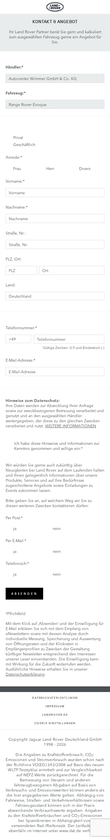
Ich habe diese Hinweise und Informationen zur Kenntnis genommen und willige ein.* (56, 446)
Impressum (54, 706)
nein (57, 528)
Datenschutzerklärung (25, 674)
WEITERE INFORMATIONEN (70, 425)
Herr (50, 168)
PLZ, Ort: (13, 259)
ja (14, 528)
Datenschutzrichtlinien (55, 698)
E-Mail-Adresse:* (20, 360)
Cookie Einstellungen (55, 723)
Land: (11, 285)
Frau (17, 168)
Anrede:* (14, 157)
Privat (18, 137)
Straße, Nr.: (16, 233)
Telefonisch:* (17, 563)
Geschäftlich (24, 144)
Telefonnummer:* (21, 327)
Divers (85, 168)
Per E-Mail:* (16, 540)
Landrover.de (55, 715)
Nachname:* (17, 207)
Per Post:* (14, 517)
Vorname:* (15, 181)
